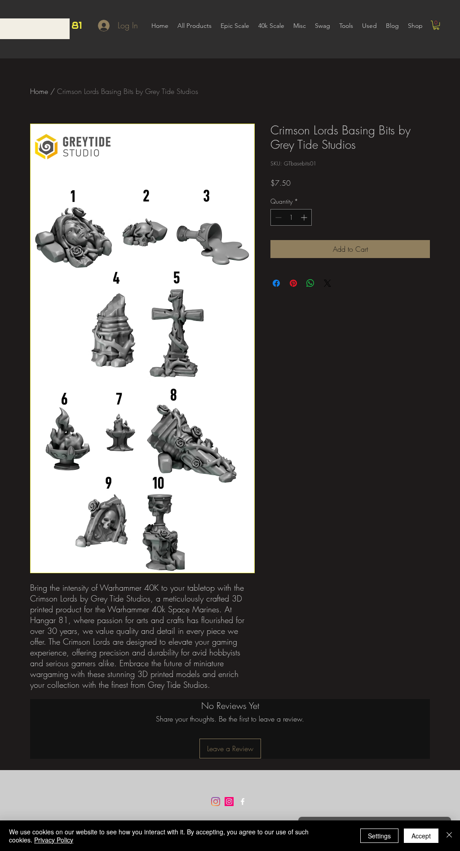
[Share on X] (327, 283)
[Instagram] (215, 801)
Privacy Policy (53, 839)
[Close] (449, 836)
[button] (436, 25)
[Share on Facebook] (276, 283)
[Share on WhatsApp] (310, 283)
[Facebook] (242, 801)
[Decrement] (277, 217)
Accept (421, 835)
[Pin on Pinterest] (293, 283)
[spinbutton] (291, 217)
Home (39, 91)
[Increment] (304, 217)
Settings (379, 835)
